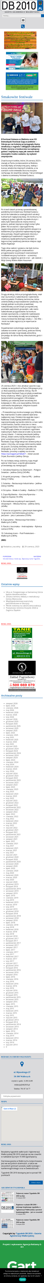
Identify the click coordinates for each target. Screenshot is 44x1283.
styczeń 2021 (11, 855)
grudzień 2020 (12, 857)
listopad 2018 (12, 913)
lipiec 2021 (10, 841)
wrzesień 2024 (12, 755)
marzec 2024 (11, 769)
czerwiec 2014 (12, 1033)
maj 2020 (10, 873)
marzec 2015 (11, 1013)
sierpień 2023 (11, 784)
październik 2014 (13, 1024)
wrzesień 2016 (12, 972)
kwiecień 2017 (12, 956)
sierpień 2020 (11, 866)
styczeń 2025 (11, 746)
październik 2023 (13, 780)
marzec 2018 (11, 931)
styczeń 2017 (11, 963)
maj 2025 (10, 737)
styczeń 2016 (11, 990)
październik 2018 (13, 916)
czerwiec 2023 (12, 789)
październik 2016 (13, 970)
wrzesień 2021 (12, 837)
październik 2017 (13, 943)
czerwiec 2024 (12, 762)
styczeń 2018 (11, 936)
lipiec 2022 (10, 814)
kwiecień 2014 (12, 1038)
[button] (23, 20)
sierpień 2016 (11, 974)
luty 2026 (10, 717)
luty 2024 (10, 771)
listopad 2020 (12, 859)
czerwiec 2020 (12, 870)
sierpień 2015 (11, 1001)
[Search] (42, 15)
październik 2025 (13, 726)
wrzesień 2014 (12, 1026)
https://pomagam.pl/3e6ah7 (13, 454)
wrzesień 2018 (12, 918)
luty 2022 (10, 825)
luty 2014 (10, 1042)
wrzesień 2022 (12, 809)
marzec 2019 (11, 904)
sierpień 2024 (11, 757)
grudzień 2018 (12, 911)
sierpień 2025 (11, 730)
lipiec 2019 (10, 895)
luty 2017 (10, 961)
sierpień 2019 (11, 893)
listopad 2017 (12, 940)
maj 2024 (10, 764)
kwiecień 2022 (12, 821)
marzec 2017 (11, 958)
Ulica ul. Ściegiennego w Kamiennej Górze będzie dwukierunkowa (24, 593)
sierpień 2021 (11, 839)
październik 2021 (13, 834)
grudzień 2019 (12, 884)
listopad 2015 (12, 995)
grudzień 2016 (12, 965)
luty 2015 (10, 1015)
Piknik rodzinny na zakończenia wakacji (23, 605)
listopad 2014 (12, 1022)
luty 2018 (10, 934)
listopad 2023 (12, 778)
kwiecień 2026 (12, 712)
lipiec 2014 (10, 1031)
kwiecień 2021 (12, 848)
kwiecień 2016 (12, 983)
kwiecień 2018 (12, 929)
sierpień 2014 (11, 1029)
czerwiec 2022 (12, 816)
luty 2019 (10, 907)
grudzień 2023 (12, 775)
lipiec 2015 (10, 1004)
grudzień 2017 (12, 938)
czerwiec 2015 (12, 1006)
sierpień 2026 (11, 703)
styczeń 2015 (11, 1017)
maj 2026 (10, 710)
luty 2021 (10, 852)
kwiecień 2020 (12, 875)
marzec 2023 (11, 796)
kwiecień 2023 (12, 794)
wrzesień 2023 (12, 782)
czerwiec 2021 (12, 843)
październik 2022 (13, 807)
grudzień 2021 (12, 830)
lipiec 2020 (10, 868)
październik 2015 (13, 997)
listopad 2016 (12, 968)
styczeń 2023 (11, 800)
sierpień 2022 (11, 812)
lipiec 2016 (10, 977)
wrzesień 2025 (12, 728)
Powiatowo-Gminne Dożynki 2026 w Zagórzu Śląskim (22, 609)
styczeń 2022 (11, 827)
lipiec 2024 (10, 760)
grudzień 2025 (12, 721)
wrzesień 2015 (12, 999)
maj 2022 (10, 818)
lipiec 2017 (10, 950)
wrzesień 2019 (12, 891)
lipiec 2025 (10, 732)
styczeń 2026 (11, 719)
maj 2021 (10, 845)
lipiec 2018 (10, 922)
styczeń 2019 (11, 909)
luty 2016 (10, 988)
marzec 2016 (11, 986)
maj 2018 (10, 927)
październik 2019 (13, 888)
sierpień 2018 (11, 920)
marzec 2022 (11, 823)
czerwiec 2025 (12, 735)
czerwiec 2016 (12, 979)
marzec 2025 (11, 742)
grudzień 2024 (12, 748)
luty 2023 (10, 798)
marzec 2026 (11, 714)
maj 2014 (10, 1035)
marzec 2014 (11, 1040)
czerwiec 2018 (12, 925)
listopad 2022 (12, 805)
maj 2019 (10, 900)
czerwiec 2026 (12, 708)
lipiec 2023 (10, 787)
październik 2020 (13, 861)
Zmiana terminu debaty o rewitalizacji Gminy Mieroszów (22, 597)
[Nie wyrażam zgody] (41, 1275)
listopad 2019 (12, 886)
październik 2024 (13, 753)
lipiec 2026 (10, 705)
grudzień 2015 (12, 992)
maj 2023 (10, 791)
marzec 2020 (11, 877)
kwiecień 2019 (12, 902)
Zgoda (22, 1279)
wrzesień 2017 (12, 945)
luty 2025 (10, 744)
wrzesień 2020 (12, 864)
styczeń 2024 (11, 773)
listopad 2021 (12, 832)
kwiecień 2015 (12, 1010)
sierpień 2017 (11, 947)
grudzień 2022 (12, 803)
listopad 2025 (12, 723)
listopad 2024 (12, 751)
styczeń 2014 (11, 1044)
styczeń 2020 (11, 882)
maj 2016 (10, 981)
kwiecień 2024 (12, 766)
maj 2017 (10, 954)
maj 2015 (10, 1008)
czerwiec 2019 (12, 897)
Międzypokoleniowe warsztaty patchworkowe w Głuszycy (19, 602)
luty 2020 (10, 879)
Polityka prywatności (12, 1096)
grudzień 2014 (12, 1020)
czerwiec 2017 (12, 952)
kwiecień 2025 (12, 739)
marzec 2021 (11, 850)
